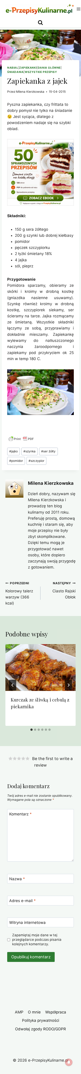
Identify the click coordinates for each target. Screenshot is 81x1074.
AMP (19, 1012)
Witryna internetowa (27, 922)
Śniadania (15, 72)
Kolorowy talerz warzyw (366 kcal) (19, 593)
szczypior (36, 461)
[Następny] (68, 685)
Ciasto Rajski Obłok (64, 590)
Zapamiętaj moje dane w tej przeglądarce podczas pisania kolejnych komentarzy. (36, 939)
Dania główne (49, 67)
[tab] (31, 730)
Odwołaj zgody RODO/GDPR (40, 1029)
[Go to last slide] (12, 685)
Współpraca (55, 1012)
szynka (29, 451)
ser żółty (48, 451)
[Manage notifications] (68, 1062)
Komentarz (20, 814)
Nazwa (17, 879)
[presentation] (40, 667)
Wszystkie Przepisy (41, 72)
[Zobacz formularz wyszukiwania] (40, 22)
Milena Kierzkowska (30, 91)
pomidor (16, 461)
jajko (13, 451)
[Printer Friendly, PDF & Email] (21, 438)
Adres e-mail (22, 900)
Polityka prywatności (40, 1020)
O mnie (34, 1012)
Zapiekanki (28, 67)
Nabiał (12, 67)
